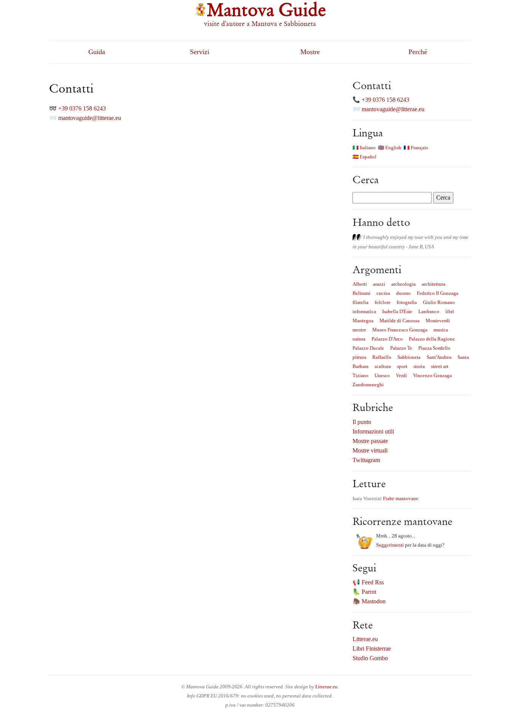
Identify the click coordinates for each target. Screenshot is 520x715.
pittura (359, 357)
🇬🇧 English (389, 147)
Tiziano (360, 375)
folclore (383, 302)
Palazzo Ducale (368, 348)
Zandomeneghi (368, 384)
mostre (359, 330)
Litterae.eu (365, 639)
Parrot (369, 592)
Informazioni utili (373, 431)
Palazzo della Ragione (432, 339)
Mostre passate (370, 441)
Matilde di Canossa (400, 320)
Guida (96, 52)
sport (402, 366)
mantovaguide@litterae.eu (89, 118)
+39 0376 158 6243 (82, 108)
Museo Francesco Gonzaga (399, 330)
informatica (364, 311)
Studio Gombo (370, 658)
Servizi (199, 52)
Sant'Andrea (439, 357)
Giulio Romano (439, 302)
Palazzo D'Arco (387, 339)
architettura (433, 284)
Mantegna (363, 320)
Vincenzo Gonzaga (432, 375)
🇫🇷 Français (416, 147)
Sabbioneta (409, 357)
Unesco (382, 375)
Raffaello (381, 357)
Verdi (401, 375)
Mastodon (374, 601)
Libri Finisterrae (372, 648)
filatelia (360, 302)
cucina (383, 293)
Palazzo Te (401, 348)
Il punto (362, 422)
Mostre (310, 52)
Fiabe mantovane (400, 498)
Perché (417, 52)
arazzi (379, 284)
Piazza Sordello (434, 348)
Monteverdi (438, 320)
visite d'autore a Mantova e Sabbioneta (260, 23)
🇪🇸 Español (364, 157)
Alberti (360, 284)
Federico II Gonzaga (437, 293)
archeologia (403, 284)
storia (419, 366)
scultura (383, 366)
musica (441, 330)
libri (449, 311)
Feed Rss (373, 582)
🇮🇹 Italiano (364, 147)
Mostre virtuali (370, 450)
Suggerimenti (390, 545)
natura (359, 339)
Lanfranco (428, 311)
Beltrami (361, 293)
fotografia (407, 302)
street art (439, 366)
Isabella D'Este (397, 311)
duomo (403, 293)
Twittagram (366, 460)
